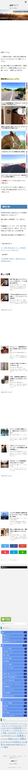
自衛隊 (17, 745)
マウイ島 (6, 730)
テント (8, 726)
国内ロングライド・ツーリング (14, 683)
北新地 (13, 736)
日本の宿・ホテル (14, 652)
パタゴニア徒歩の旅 (14, 680)
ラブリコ (25, 451)
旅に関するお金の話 (14, 696)
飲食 (13, 632)
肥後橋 (13, 745)
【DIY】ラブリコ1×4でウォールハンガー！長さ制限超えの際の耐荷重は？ (18, 447)
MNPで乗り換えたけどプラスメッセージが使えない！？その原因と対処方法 (18, 281)
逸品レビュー (14, 635)
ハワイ (14, 671)
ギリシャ (16, 723)
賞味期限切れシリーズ (14, 642)
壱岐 (6, 739)
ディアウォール (15, 726)
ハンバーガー (5, 728)
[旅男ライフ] (14, 552)
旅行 (13, 645)
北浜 (15, 736)
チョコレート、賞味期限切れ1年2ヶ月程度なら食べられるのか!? (18, 348)
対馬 (12, 742)
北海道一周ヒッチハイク (14, 674)
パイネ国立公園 (15, 728)
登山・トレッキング (14, 689)
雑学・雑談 (14, 655)
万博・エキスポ (9, 733)
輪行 (6, 747)
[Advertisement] (14, 36)
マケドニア (11, 730)
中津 (5, 736)
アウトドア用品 (14, 664)
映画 (12, 466)
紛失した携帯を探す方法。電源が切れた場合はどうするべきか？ (18, 531)
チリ (3, 726)
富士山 (8, 742)
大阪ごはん (14, 638)
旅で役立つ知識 (14, 658)
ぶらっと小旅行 (14, 648)
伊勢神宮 (9, 736)
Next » (15, 560)
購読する (4, 567)
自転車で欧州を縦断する (14, 677)
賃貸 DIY (21, 367)
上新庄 (17, 733)
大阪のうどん (13, 738)
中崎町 (2, 736)
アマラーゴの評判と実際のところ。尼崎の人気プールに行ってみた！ (18, 431)
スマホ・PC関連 (22, 285)
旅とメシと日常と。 (14, 763)
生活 (13, 700)
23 (11, 560)
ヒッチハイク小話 (14, 667)
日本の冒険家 (14, 693)
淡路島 (15, 519)
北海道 (20, 735)
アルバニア (4, 723)
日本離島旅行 (14, 686)
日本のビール (19, 742)
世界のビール (23, 733)
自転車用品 (14, 661)
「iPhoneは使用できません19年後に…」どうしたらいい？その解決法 (18, 296)
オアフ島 (11, 723)
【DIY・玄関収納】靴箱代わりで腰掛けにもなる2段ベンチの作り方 (18, 378)
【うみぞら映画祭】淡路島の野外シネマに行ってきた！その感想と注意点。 (18, 514)
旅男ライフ (14, 5)
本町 (4, 745)
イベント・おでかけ (14, 715)
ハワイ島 (24, 726)
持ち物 (14, 709)
